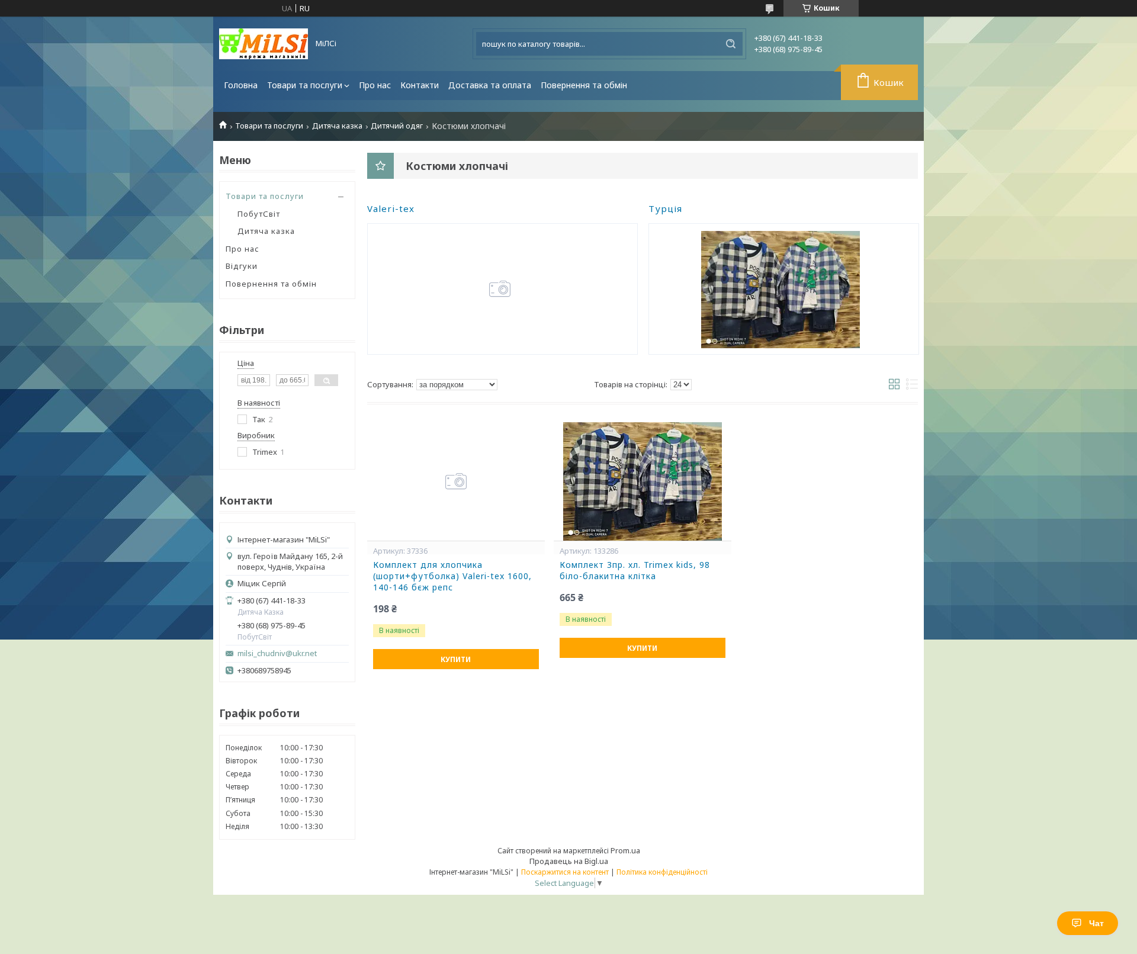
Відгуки (242, 266)
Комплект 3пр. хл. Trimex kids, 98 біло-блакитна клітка (635, 571)
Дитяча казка (337, 126)
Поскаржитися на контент (565, 872)
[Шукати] (731, 44)
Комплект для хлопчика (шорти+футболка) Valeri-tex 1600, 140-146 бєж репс (452, 576)
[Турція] (781, 289)
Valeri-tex (391, 208)
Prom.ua (625, 850)
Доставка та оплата (489, 85)
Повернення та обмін (584, 85)
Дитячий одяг (397, 126)
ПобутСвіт (258, 213)
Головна (241, 85)
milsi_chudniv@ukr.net (277, 653)
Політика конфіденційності (662, 872)
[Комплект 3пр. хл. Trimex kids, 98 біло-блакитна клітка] (642, 481)
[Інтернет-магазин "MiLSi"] (263, 43)
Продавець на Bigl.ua (568, 861)
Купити (456, 659)
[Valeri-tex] (499, 289)
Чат (1096, 923)
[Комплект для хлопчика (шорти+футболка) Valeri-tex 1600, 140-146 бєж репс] (456, 481)
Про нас (375, 85)
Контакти (419, 85)
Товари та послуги (304, 85)
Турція (665, 208)
